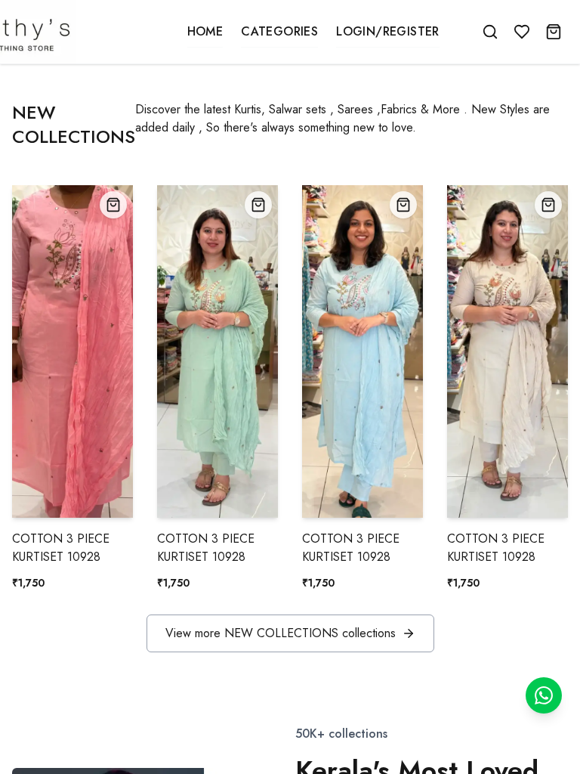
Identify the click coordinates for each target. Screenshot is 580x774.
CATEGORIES (279, 31)
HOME (205, 31)
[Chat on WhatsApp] (544, 695)
